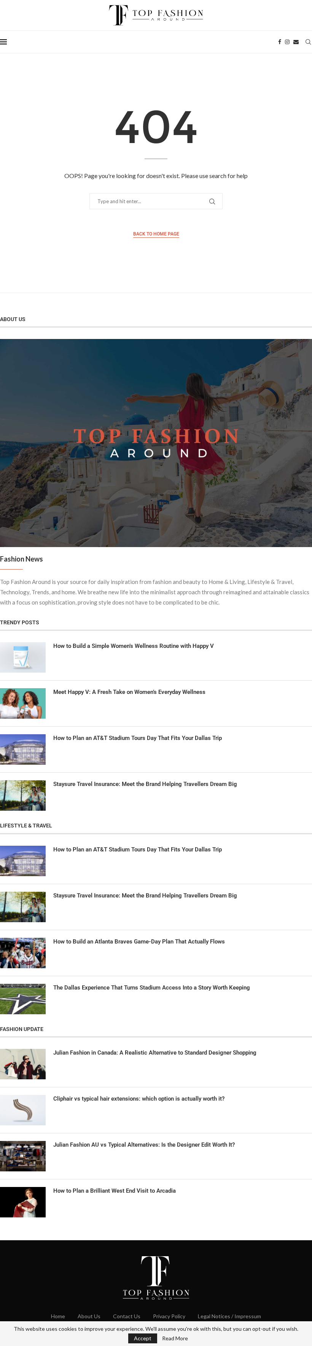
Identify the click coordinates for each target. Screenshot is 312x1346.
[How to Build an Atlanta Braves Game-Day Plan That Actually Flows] (23, 953)
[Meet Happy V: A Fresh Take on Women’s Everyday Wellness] (23, 703)
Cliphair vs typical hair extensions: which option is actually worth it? (138, 1098)
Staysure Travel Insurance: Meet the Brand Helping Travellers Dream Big (145, 784)
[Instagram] (287, 42)
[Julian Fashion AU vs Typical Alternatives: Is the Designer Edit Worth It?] (23, 1156)
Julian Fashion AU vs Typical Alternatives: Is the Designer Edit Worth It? (144, 1144)
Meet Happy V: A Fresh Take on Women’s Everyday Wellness (129, 692)
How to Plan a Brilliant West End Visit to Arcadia (114, 1190)
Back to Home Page (156, 234)
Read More (175, 1338)
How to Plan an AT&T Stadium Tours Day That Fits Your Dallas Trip (137, 738)
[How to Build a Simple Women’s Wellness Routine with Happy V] (23, 657)
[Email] (296, 42)
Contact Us (126, 1316)
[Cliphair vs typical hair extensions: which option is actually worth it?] (23, 1110)
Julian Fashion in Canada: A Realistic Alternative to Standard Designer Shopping (154, 1052)
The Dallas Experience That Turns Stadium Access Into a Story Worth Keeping (151, 987)
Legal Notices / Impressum (229, 1316)
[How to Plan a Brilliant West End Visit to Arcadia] (23, 1202)
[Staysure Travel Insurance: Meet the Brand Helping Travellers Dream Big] (23, 795)
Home (58, 1316)
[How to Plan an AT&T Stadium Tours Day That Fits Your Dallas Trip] (23, 749)
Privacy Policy (169, 1316)
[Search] (308, 42)
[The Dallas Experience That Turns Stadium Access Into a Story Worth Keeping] (23, 999)
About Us (89, 1316)
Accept (142, 1338)
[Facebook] (279, 42)
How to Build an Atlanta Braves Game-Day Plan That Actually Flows (139, 941)
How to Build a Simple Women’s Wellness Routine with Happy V (133, 646)
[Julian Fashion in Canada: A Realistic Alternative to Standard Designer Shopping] (23, 1064)
